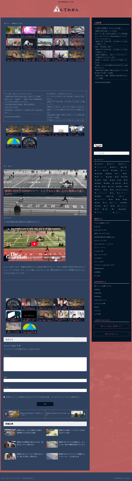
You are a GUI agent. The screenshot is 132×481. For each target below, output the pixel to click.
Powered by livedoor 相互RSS (12, 116)
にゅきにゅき (99, 251)
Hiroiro (96, 307)
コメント (8, 356)
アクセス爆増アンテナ (102, 223)
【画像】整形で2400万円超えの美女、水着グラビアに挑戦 (22, 96)
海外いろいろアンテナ (102, 233)
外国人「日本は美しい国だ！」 (104, 46)
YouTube (82, 214)
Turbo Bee (97, 293)
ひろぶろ (97, 310)
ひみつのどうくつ (100, 300)
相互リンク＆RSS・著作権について (111, 326)
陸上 (11, 166)
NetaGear (97, 296)
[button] (127, 153)
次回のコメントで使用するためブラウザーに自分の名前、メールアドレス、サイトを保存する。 (43, 397)
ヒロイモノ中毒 (99, 303)
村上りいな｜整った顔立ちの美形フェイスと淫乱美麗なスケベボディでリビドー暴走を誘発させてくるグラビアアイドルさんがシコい (111, 36)
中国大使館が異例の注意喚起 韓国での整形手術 (20, 104)
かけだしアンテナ (100, 240)
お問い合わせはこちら (111, 334)
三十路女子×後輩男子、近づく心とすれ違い (108, 28)
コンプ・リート (99, 247)
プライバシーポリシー (15, 478)
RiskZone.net (98, 268)
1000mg (97, 289)
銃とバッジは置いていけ (102, 286)
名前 (5, 377)
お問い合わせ (28, 478)
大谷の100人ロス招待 (11, 107)
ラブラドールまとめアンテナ (104, 265)
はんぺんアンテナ (100, 254)
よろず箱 (97, 314)
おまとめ (97, 226)
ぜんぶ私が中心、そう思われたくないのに (59, 93)
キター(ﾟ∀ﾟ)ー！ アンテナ (103, 244)
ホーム (5, 478)
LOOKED (97, 272)
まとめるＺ (98, 258)
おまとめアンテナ (100, 230)
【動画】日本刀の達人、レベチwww (106, 31)
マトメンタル (99, 261)
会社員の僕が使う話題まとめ (104, 237)
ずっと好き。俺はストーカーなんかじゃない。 (19, 93)
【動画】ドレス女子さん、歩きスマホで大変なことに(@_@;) (65, 107)
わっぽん (97, 275)
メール (6, 387)
